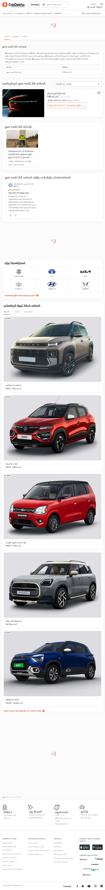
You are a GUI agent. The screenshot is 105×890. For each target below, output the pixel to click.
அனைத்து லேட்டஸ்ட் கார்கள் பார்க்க (28, 711)
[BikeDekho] (83, 859)
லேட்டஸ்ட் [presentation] (7, 312)
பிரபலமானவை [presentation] (28, 312)
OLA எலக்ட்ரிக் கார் (56, 93)
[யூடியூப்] (89, 886)
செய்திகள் (16, 36)
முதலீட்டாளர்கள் (7, 865)
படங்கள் (24, 36)
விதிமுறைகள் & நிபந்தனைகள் (12, 854)
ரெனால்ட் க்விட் (12, 464)
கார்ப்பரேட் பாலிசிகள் (8, 861)
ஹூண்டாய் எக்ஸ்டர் (14, 385)
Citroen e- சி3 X (12, 700)
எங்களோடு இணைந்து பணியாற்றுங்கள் (9, 848)
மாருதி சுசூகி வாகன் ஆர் (16, 542)
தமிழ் (92, 4)
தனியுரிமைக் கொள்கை (9, 858)
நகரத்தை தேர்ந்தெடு (92, 13)
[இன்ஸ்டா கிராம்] (95, 886)
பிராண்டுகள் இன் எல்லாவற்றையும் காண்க (20, 295)
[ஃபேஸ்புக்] (77, 886)
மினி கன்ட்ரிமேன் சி (14, 621)
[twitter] (83, 886)
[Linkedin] (101, 886)
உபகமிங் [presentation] (16, 312)
